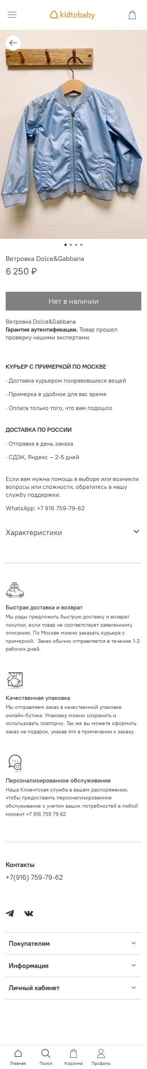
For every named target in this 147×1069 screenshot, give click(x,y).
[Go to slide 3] (76, 245)
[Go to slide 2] (71, 245)
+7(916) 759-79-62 (34, 877)
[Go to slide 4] (81, 245)
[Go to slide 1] (65, 245)
